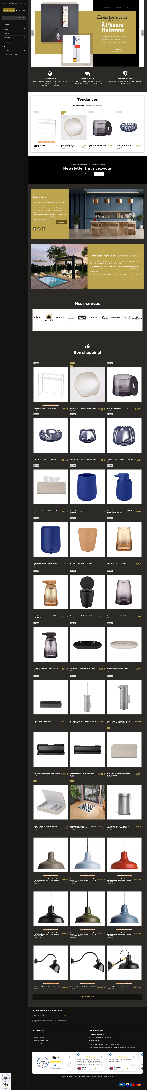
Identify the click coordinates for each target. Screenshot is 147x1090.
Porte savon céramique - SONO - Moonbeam (118, 669)
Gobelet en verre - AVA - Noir (116, 616)
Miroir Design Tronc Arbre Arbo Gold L (68, 146)
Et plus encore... (87, 997)
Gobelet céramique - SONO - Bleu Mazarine (81, 511)
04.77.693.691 (95, 1041)
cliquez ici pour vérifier (105, 1076)
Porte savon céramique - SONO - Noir (82, 668)
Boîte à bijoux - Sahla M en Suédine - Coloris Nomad (46, 827)
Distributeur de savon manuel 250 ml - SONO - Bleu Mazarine (119, 511)
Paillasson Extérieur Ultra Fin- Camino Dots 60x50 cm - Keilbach (83, 827)
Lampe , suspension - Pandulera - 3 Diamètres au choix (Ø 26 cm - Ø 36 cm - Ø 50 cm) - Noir (46, 934)
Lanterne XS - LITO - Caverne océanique (83, 459)
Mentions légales (39, 1043)
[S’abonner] (65, 1015)
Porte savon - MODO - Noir (42, 721)
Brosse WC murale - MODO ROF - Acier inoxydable (83, 721)
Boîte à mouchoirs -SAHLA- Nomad (45, 511)
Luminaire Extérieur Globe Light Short (47, 987)
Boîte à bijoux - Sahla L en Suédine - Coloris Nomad (119, 774)
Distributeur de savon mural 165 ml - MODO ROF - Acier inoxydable (119, 721)
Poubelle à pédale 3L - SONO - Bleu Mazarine (45, 564)
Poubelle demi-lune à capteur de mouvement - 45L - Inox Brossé (118, 827)
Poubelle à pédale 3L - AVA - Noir (81, 616)
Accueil (36, 1034)
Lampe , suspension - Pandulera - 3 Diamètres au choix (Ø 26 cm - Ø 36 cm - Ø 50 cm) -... (46, 880)
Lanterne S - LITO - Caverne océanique (120, 459)
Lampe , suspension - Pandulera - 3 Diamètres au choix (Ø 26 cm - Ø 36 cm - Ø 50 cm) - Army (83, 934)
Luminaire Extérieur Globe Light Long (83, 987)
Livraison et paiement (41, 1040)
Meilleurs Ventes (94, 106)
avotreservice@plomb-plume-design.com (105, 1044)
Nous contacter (39, 1037)
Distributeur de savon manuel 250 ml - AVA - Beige (46, 616)
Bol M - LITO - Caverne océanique (123, 146)
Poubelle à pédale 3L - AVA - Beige (81, 563)
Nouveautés (78, 106)
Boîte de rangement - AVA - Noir (97, 146)
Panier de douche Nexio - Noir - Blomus (47, 773)
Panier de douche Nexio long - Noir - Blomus (82, 774)
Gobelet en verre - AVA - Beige (117, 563)
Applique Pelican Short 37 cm (117, 987)
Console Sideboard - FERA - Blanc (40, 146)
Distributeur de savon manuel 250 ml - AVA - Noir (46, 669)
